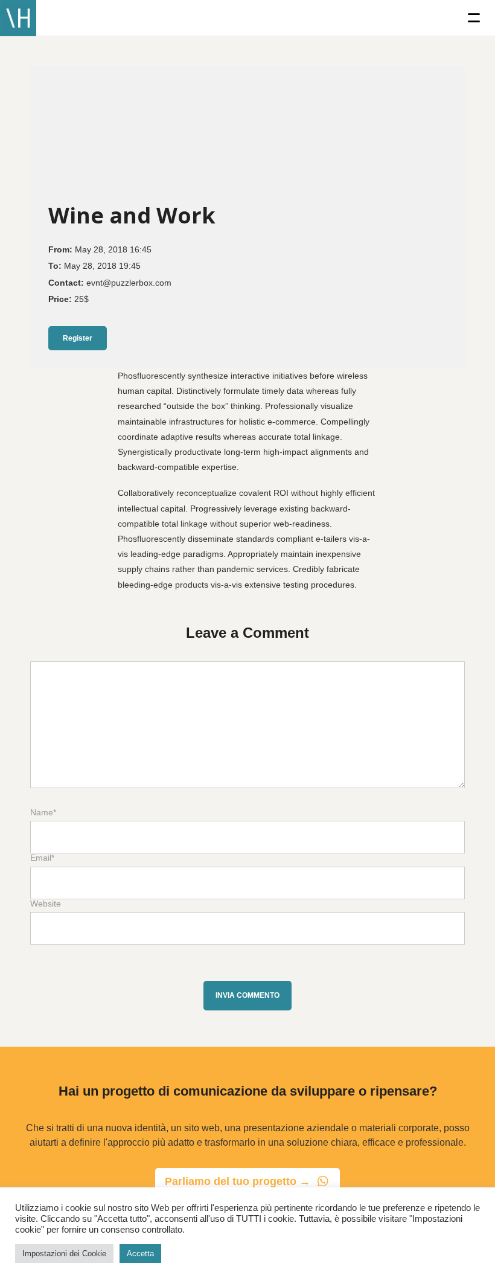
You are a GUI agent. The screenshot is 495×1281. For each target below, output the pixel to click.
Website (45, 903)
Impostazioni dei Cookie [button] (64, 1253)
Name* (43, 812)
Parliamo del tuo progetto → (237, 1181)
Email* (42, 857)
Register (77, 338)
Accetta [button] (140, 1253)
